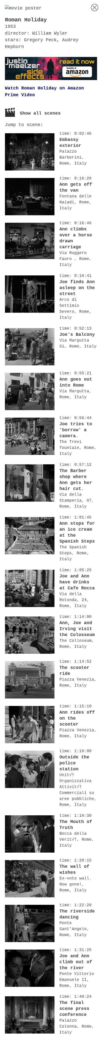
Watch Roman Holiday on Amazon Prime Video (44, 91)
